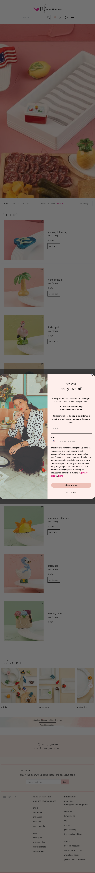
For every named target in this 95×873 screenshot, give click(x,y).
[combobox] (54, 441)
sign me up (71, 485)
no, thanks (71, 492)
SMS (53, 437)
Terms (60, 476)
